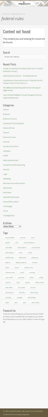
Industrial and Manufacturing (14, 165)
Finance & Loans (9, 137)
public (41, 277)
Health (5, 155)
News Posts (7, 188)
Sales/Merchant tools (11, 197)
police (32, 277)
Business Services (10, 119)
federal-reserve (21, 262)
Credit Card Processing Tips (13, 123)
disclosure (34, 257)
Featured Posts (8, 128)
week (7, 302)
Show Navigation (38, 23)
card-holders (22, 247)
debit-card (22, 257)
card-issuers (9, 252)
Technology (7, 206)
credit (30, 252)
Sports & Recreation (11, 202)
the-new (22, 292)
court (21, 252)
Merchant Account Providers (14, 183)
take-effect (9, 287)
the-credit (21, 287)
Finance (6, 132)
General (6, 142)
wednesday (32, 297)
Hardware (6, 151)
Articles (6, 109)
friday (7, 267)
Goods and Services (10, 146)
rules (18, 282)
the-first (33, 287)
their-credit (34, 292)
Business (6, 114)
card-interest (36, 247)
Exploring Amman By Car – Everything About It (20, 76)
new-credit (9, 277)
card (16, 242)
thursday (8, 297)
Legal (5, 174)
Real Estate (7, 192)
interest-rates (10, 272)
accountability (10, 237)
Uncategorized (8, 215)
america (23, 237)
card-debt (8, 247)
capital (7, 242)
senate (27, 282)
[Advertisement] (10, 366)
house (17, 267)
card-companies (29, 242)
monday (32, 272)
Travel (5, 211)
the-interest (9, 292)
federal (7, 262)
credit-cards (9, 257)
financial (35, 262)
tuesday (19, 297)
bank (32, 237)
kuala (22, 272)
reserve (8, 282)
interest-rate (28, 267)
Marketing (6, 179)
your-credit (35, 302)
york (24, 302)
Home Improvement (10, 160)
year (16, 302)
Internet (6, 169)
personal (21, 277)
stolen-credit (39, 282)
